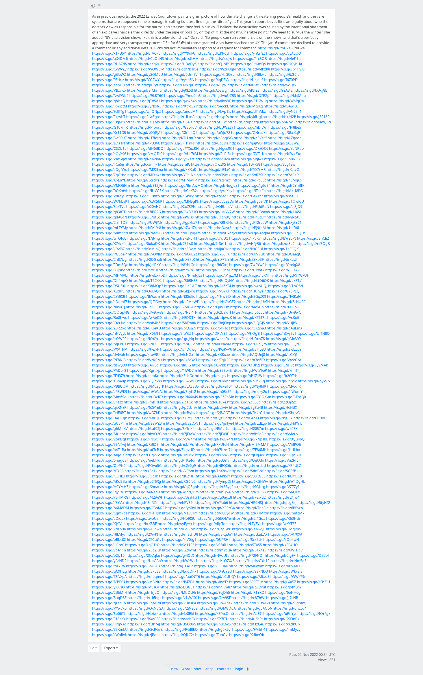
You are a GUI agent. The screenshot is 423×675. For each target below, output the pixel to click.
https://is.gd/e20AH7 (143, 206)
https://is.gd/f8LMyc (109, 534)
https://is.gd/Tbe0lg (252, 507)
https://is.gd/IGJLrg (249, 486)
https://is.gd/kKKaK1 (181, 169)
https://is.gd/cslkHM (182, 58)
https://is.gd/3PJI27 (250, 492)
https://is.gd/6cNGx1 (178, 354)
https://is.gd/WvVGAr (283, 359)
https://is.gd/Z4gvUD (177, 449)
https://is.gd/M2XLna (145, 169)
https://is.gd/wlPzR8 (253, 69)
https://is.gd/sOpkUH (281, 539)
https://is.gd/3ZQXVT (183, 423)
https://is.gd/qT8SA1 (143, 100)
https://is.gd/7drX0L (143, 344)
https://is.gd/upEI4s (212, 143)
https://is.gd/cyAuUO (283, 53)
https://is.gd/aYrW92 (109, 338)
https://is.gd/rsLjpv (210, 375)
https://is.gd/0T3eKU (144, 328)
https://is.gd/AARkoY (213, 476)
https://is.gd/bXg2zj (144, 63)
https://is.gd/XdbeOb (246, 634)
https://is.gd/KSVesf (250, 137)
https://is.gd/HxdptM (109, 106)
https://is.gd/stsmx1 (215, 180)
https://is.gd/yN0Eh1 (284, 111)
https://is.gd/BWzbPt (279, 238)
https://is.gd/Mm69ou (110, 396)
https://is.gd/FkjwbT (108, 116)
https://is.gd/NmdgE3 (184, 275)
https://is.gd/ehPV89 (175, 502)
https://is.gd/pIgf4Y (247, 159)
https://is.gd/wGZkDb (145, 412)
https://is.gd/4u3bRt (246, 618)
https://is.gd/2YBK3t (108, 296)
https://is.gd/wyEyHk (175, 523)
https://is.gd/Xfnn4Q (178, 132)
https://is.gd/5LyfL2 (180, 391)
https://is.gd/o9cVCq (248, 381)
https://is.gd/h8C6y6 (214, 624)
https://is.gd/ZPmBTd (141, 402)
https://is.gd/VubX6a (179, 603)
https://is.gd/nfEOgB (312, 243)
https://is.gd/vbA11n (109, 550)
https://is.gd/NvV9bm (176, 470)
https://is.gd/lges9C (216, 148)
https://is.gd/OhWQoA (217, 608)
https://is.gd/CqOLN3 (146, 58)
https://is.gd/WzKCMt (144, 359)
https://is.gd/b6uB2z (180, 254)
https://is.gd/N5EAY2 (282, 270)
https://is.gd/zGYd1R (253, 560)
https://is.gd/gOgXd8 (247, 455)
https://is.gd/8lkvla (251, 74)
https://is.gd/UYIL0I (212, 238)
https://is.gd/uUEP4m (110, 423)
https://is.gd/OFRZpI (254, 95)
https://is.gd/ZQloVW (144, 381)
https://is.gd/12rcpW (251, 222)
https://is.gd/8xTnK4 (178, 428)
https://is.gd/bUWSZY (215, 127)
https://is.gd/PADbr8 (109, 370)
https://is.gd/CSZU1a (109, 148)
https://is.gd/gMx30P (283, 338)
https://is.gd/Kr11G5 (109, 132)
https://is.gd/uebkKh (144, 460)
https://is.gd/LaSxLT (180, 285)
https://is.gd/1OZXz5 (217, 560)
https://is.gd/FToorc (145, 127)
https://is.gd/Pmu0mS (182, 95)
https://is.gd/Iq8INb (179, 529)
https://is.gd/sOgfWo (109, 169)
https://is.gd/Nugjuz (220, 185)
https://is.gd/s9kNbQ (250, 571)
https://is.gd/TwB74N (215, 439)
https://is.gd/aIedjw (216, 58)
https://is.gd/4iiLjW (210, 85)
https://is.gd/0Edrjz (108, 79)
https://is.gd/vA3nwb (144, 529)
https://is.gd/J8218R (313, 116)
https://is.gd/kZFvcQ (212, 613)
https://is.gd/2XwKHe (144, 534)
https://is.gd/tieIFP (143, 349)
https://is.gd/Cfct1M (109, 322)
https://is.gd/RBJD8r (143, 444)
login (239, 668)
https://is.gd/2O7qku (142, 555)
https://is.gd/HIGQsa (217, 74)
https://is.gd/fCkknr (213, 381)
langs (208, 668)
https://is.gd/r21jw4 (283, 497)
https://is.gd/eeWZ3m (147, 423)
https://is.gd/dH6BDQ (145, 148)
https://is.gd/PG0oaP (109, 254)
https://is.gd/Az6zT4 (214, 285)
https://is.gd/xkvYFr (212, 581)
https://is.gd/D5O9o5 (178, 624)
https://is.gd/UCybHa (284, 63)
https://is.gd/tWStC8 (281, 196)
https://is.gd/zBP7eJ (143, 624)
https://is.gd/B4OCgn (109, 418)
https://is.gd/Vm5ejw (109, 159)
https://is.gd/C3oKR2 (147, 507)
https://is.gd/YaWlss (177, 217)
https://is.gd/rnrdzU (249, 465)
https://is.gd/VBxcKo (109, 90)
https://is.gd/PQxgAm (183, 233)
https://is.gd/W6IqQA (286, 100)
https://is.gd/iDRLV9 (208, 333)
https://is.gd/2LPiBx (215, 153)
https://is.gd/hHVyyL (109, 333)
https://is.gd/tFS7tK (179, 259)
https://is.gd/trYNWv (212, 455)
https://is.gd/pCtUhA (180, 407)
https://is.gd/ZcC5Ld (244, 402)
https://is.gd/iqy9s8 (108, 492)
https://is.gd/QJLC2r (177, 634)
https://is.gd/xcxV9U (143, 354)
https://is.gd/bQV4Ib (217, 492)
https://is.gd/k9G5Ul (246, 248)
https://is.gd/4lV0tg (178, 539)
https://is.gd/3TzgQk (289, 396)
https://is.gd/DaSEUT (109, 137)
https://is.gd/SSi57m (247, 428)
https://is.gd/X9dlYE (108, 291)
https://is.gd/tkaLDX (250, 534)
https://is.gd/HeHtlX (280, 407)
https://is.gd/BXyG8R (143, 618)
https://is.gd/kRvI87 (108, 248)
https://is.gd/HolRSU (178, 518)
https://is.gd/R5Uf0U (109, 285)
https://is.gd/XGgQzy (249, 344)
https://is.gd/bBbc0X (109, 539)
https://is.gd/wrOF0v (109, 238)
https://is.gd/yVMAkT (312, 365)
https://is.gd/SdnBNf (246, 470)
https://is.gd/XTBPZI (243, 365)
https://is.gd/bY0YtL (143, 338)
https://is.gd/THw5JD (213, 296)
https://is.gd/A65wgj (211, 90)
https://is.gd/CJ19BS (213, 63)
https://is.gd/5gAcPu (144, 603)
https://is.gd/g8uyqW (216, 513)
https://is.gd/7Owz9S (208, 164)
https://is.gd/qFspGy (109, 603)
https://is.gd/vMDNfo (143, 581)
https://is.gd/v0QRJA (143, 132)
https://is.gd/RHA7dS (109, 63)
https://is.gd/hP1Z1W (244, 375)
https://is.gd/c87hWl (248, 597)
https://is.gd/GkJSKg (178, 291)
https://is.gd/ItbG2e (274, 48)
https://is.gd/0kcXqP (283, 132)
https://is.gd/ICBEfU (108, 581)
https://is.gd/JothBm (284, 587)
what (186, 668)
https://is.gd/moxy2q (249, 391)
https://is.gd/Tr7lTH (212, 618)
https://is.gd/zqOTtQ (142, 544)
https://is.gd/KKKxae (213, 354)
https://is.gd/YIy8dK (250, 386)
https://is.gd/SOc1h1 (143, 476)
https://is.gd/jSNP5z (277, 365)
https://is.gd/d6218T (178, 476)
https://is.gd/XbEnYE (109, 180)
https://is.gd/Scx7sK (245, 539)
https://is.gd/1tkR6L (283, 227)
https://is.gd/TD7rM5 (248, 169)
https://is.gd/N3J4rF (180, 312)
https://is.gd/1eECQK (281, 248)
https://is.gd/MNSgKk (181, 201)
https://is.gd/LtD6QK (252, 280)
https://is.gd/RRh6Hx (215, 222)
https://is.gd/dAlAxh (108, 354)
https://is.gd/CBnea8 (253, 211)
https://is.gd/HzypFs (212, 116)
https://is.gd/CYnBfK (287, 185)
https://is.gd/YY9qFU (178, 53)
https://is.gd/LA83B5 (182, 386)
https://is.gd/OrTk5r (177, 455)
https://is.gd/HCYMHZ (110, 486)
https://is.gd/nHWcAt (145, 391)
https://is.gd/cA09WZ (281, 143)
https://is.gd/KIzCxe (210, 402)
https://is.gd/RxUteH (212, 444)
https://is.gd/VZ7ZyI (282, 486)
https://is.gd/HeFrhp (285, 58)
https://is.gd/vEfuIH (211, 544)
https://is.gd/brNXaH (282, 566)
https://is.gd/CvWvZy (109, 69)
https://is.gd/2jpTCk (176, 402)
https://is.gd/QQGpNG (111, 312)
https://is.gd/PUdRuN (251, 206)
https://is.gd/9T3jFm (147, 185)
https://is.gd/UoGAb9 (145, 560)
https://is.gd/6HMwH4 (178, 180)
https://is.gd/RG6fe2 (179, 481)
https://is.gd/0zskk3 (180, 497)
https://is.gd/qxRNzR (109, 407)
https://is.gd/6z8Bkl (178, 613)
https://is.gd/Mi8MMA (248, 444)
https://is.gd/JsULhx (283, 449)
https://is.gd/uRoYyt (280, 613)
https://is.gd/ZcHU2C (288, 301)
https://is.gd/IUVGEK (146, 190)
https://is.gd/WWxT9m (289, 576)
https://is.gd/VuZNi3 (282, 460)
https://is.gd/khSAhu (288, 95)
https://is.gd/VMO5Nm (111, 185)
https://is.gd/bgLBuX (109, 344)
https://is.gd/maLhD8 (180, 534)
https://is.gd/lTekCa (249, 190)
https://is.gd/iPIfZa (244, 90)
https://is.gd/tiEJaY (214, 169)
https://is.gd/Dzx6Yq (284, 153)
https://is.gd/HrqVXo (109, 624)
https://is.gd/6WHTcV (285, 550)
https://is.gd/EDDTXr (180, 317)
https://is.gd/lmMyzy (283, 629)
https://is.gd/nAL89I (246, 613)
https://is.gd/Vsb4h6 (143, 322)
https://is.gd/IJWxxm (143, 296)
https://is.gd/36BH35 (180, 280)
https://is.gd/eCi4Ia (177, 122)
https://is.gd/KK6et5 (244, 85)
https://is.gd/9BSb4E (215, 370)
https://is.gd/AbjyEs (108, 455)
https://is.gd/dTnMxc (249, 111)
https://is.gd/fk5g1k (141, 470)
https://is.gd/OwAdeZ (215, 603)
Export (109, 647)
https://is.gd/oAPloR (144, 159)
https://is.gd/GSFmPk (281, 618)
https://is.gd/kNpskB (251, 439)
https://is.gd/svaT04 (216, 386)
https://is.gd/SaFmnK (178, 322)
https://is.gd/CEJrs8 (177, 243)
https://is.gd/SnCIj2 (313, 238)
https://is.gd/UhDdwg (178, 349)
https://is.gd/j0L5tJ (178, 90)
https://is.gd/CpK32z (182, 190)
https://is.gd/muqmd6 (146, 576)
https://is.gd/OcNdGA (145, 608)
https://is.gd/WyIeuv (281, 433)
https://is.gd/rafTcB (143, 449)
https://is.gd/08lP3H (211, 539)
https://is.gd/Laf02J (144, 428)
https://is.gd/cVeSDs (217, 201)
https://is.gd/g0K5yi (215, 629)
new (174, 668)
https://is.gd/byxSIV (314, 381)
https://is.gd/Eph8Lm (211, 307)
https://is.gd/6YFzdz (213, 328)
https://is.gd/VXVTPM (110, 349)
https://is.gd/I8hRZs (141, 502)
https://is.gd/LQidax (108, 518)
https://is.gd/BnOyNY (216, 280)
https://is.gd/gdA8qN (109, 217)
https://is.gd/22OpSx (279, 402)
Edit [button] (93, 647)
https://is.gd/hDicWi (250, 127)
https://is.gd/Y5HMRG (110, 497)
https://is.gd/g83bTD (109, 211)
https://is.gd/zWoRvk (109, 634)
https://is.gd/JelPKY (145, 264)
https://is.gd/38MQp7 (145, 285)
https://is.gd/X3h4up (109, 381)
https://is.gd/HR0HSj (246, 502)
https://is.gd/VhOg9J (243, 333)
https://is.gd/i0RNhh (256, 275)
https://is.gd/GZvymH (180, 550)
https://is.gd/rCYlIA (108, 470)
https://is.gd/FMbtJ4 (248, 629)
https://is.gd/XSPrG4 (218, 507)
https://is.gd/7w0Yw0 (246, 264)
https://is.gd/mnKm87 (213, 587)
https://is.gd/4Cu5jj (108, 164)
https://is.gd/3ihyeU (249, 349)
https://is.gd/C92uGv (144, 539)
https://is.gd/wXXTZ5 (279, 523)
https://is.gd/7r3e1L (210, 243)
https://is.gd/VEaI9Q (242, 418)
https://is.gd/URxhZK (247, 338)
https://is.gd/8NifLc (144, 217)
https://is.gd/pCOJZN (179, 328)
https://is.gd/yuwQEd (313, 122)
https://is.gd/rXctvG (283, 169)
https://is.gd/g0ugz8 (215, 497)
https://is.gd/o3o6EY (248, 359)
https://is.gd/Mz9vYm (180, 513)
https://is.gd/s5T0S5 (245, 544)
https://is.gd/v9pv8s (146, 312)
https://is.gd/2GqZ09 (249, 296)
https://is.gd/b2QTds (280, 375)
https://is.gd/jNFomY (285, 391)
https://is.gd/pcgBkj (280, 502)
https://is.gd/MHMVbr (110, 275)
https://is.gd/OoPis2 (109, 465)
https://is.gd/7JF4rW (179, 433)
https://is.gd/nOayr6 (215, 227)
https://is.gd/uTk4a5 (250, 550)
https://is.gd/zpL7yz (142, 85)
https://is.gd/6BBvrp (286, 507)
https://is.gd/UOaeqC (283, 254)
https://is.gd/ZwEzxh (284, 349)
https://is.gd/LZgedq (285, 137)
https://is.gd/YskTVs (177, 444)
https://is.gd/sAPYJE (177, 418)
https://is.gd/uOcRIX (146, 396)
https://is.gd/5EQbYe (214, 518)
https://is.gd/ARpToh (210, 523)
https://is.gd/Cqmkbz (109, 513)
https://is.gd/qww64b (179, 100)
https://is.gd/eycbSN (177, 79)
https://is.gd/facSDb (247, 307)
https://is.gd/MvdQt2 (279, 85)
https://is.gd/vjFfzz (107, 402)
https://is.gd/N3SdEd (178, 296)
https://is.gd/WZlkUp (282, 624)
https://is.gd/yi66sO (108, 587)
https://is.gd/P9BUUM (110, 386)
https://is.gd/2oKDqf (109, 439)
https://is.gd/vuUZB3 (219, 95)
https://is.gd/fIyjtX (209, 418)
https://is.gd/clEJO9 (286, 206)
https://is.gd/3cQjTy (213, 460)
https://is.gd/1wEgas (143, 116)
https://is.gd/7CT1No (249, 153)
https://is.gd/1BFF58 (243, 164)
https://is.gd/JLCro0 (108, 544)
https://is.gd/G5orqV (179, 127)
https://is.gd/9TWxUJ (291, 275)
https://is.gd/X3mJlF (141, 164)
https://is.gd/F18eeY (108, 618)
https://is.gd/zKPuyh (213, 53)
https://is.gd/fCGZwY (142, 79)
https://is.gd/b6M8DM (110, 507)
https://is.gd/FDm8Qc (110, 264)
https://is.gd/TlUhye (246, 291)
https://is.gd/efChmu (144, 90)
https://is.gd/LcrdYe (143, 180)
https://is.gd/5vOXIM (145, 254)
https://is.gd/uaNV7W (217, 211)
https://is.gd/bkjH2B (279, 116)
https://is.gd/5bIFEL (142, 307)
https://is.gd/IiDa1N (108, 143)
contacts (224, 668)
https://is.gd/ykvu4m (212, 159)
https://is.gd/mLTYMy (110, 227)
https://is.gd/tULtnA (178, 116)
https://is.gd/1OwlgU (286, 201)
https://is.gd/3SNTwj (109, 444)
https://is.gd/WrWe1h (182, 560)
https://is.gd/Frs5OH (144, 439)
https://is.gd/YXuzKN (181, 148)
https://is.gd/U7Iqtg (144, 137)
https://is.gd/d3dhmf (288, 603)
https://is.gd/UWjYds (145, 222)
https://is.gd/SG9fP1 (281, 470)
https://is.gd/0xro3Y (178, 106)
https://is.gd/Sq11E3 (177, 544)
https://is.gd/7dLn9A (109, 529)
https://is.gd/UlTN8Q (312, 333)
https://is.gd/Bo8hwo (109, 317)
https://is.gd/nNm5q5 (288, 560)
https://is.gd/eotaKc (142, 375)
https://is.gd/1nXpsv (211, 470)
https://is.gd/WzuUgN (217, 69)
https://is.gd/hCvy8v (277, 333)
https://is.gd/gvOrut (249, 587)
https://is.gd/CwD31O (180, 211)
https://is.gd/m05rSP (214, 391)
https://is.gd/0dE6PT (109, 412)
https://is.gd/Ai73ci (143, 365)
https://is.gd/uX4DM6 (110, 58)
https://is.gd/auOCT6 (182, 576)
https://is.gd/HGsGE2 (218, 301)
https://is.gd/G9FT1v (246, 581)
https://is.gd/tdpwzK (215, 317)
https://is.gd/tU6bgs (144, 597)
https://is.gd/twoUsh (143, 518)
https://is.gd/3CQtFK (285, 344)
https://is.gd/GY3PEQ (282, 291)
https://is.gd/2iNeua (181, 608)
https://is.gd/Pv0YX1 (213, 291)
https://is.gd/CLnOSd (285, 285)
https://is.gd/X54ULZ (284, 465)
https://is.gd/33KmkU (110, 629)
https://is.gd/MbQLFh (178, 592)
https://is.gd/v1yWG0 (179, 597)
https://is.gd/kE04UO (280, 544)
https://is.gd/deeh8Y (178, 618)
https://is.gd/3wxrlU (179, 381)
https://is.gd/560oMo (216, 396)
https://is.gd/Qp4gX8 (282, 264)
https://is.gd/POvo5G (144, 465)
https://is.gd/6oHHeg (283, 592)
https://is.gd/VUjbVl (282, 322)
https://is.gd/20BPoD (282, 307)
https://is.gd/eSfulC (174, 164)
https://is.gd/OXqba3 (248, 328)
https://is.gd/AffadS (253, 576)
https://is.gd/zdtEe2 (278, 243)
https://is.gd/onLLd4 (289, 608)
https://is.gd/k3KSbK (145, 201)
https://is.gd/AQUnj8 (248, 354)
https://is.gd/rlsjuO (144, 592)
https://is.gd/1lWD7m (179, 370)
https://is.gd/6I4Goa (248, 518)
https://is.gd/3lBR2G (144, 211)
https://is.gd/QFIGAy (145, 301)
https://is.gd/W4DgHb (287, 481)
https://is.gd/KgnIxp (143, 370)
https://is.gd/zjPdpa (144, 634)
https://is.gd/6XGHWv (250, 481)
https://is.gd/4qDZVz (212, 79)
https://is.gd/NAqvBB (146, 233)
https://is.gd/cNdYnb (285, 423)
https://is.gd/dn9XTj (108, 307)
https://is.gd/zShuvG (283, 412)
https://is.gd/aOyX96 (109, 153)
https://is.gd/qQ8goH (182, 486)
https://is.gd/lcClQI (281, 354)
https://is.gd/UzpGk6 (213, 529)
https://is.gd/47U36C (143, 143)
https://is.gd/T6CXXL (145, 280)
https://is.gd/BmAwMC (184, 185)
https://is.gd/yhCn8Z (248, 53)
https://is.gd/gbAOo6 (254, 608)
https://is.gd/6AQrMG (285, 492)
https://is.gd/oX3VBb (209, 365)
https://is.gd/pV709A (285, 534)
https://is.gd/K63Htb (283, 518)
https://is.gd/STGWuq (250, 100)
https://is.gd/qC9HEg (109, 571)
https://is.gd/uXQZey (143, 122)
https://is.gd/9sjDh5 (213, 592)
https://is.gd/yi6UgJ (246, 116)
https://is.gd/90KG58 (248, 476)
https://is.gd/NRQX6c (214, 465)
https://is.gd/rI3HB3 (108, 476)
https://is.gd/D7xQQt (250, 148)
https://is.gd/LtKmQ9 (248, 63)
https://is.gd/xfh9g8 (246, 433)
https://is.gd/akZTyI (286, 280)
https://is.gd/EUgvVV (142, 455)
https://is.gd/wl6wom (246, 566)
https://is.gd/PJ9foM (249, 227)
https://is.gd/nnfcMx (287, 513)
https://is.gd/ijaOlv (213, 248)
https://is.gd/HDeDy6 (179, 63)
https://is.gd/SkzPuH (178, 238)
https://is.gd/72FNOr (247, 555)
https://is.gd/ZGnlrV (177, 196)
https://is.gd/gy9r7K (251, 201)
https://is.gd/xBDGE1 (177, 587)
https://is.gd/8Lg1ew (278, 164)
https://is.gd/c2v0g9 (179, 465)
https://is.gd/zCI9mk (213, 174)
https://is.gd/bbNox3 (277, 122)
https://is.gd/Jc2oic (281, 381)
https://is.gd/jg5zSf (254, 185)
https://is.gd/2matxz (146, 486)
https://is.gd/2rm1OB (110, 222)
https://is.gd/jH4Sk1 (287, 211)
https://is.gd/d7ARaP (281, 174)
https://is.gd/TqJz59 (214, 359)
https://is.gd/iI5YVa (108, 502)
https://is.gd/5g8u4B (246, 407)
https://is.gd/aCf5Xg (144, 481)
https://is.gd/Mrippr (108, 433)
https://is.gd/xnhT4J (284, 370)
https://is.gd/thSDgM (179, 248)
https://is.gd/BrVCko (144, 53)
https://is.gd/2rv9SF (214, 597)
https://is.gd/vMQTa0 (144, 153)
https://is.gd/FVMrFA (176, 307)
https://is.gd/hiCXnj (212, 264)
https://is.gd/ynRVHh (182, 507)
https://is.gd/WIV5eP (250, 370)
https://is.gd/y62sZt (178, 159)
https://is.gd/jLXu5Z (280, 581)
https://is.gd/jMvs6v (142, 587)
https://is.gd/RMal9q (212, 428)
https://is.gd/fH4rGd (248, 412)
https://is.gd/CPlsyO (310, 418)
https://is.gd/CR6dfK (284, 386)
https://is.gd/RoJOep (214, 322)
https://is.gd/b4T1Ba (109, 449)
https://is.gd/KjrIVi (107, 523)
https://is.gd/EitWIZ (175, 333)
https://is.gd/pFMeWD (181, 301)
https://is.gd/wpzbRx (212, 338)
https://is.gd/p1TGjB (287, 69)
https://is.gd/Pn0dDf (249, 217)
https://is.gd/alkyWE (214, 100)
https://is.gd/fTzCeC (248, 624)
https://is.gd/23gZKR (144, 550)
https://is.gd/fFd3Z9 (108, 375)
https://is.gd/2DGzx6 (145, 259)
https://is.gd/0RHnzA (213, 270)
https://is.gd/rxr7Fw (108, 566)
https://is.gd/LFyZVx (244, 523)
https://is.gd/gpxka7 (180, 222)
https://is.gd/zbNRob (286, 148)
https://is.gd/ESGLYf (210, 122)
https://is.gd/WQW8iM (146, 69)
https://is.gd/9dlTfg (108, 111)
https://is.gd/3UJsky (108, 270)
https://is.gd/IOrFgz (313, 613)
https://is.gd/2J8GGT (213, 412)
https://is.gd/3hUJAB (143, 566)
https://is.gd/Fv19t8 (145, 227)
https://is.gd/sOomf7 (109, 301)
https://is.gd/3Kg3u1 (216, 534)
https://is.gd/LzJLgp (251, 423)
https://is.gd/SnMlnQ (143, 248)
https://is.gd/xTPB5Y (109, 53)
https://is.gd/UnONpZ (143, 111)
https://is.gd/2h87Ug (109, 259)
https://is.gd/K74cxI (108, 243)
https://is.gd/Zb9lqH (214, 312)
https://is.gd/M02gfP (147, 386)
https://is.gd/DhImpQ (110, 280)
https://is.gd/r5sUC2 (178, 344)
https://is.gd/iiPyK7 (245, 238)
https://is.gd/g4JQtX (177, 555)
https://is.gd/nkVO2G (144, 433)
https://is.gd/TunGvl (211, 634)
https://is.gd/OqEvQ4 (143, 291)
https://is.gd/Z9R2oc (109, 328)
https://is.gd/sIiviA (213, 407)
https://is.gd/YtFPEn (212, 259)
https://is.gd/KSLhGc (177, 375)
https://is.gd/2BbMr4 (109, 592)
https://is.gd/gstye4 (217, 423)
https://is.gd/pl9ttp (243, 122)
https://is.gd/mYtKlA (215, 550)
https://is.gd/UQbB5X (284, 455)
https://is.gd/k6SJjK (214, 254)
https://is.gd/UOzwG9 (252, 603)
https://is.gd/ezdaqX (211, 196)
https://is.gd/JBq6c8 (108, 122)
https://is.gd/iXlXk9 (142, 333)
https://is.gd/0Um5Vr (181, 74)
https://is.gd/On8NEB (282, 159)
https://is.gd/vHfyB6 (244, 243)
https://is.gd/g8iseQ (108, 100)
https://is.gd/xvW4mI (179, 439)
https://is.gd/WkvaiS (285, 571)
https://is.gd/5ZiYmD (144, 407)
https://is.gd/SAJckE (212, 106)
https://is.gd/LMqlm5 (283, 529)
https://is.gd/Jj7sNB (282, 597)
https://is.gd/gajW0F (246, 143)
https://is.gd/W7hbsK (109, 201)
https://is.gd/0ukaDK (142, 243)
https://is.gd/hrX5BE (140, 523)
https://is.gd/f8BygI (216, 486)
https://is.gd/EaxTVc (108, 206)
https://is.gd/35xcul (142, 270)
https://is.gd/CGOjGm (253, 396)
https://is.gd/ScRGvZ (146, 629)
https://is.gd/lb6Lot (248, 312)
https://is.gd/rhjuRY (276, 418)
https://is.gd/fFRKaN (284, 296)
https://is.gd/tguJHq (177, 338)
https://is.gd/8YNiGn (178, 264)
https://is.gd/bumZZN (110, 233)
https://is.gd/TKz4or (179, 460)
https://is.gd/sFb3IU (313, 581)
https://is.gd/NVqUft (212, 555)
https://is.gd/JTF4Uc (177, 566)
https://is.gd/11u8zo (143, 196)
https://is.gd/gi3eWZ (109, 74)
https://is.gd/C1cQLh (288, 233)
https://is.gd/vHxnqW (219, 233)
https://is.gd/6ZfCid (283, 74)
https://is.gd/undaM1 (180, 111)
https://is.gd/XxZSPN (178, 206)
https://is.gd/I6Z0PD (281, 79)
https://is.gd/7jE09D (213, 433)
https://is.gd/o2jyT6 (108, 555)
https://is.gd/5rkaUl (281, 259)
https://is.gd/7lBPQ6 (284, 444)
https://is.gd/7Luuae (211, 566)
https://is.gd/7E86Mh (248, 449)
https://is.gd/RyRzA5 (283, 217)
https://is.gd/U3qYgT (180, 359)
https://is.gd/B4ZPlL (178, 581)
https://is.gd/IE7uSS (144, 571)
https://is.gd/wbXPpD (147, 275)
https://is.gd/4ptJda (254, 233)
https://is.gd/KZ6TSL (249, 317)
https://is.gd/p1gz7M (220, 275)
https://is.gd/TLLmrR (179, 137)
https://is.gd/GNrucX (248, 132)
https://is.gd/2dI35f (247, 174)
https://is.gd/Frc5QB (250, 58)
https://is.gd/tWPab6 (210, 502)
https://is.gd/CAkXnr (246, 196)
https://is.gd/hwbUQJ (249, 285)
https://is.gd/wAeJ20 (145, 317)
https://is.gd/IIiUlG (175, 365)
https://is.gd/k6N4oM (213, 344)
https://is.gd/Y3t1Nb (179, 174)
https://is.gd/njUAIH (253, 301)
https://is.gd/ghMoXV (110, 428)
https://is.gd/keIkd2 (249, 497)
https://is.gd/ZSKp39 (247, 259)
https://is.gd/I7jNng (143, 238)
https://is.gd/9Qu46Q (287, 439)
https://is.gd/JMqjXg (246, 106)
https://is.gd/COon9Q (213, 217)
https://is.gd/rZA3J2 (276, 90)
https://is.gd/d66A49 (181, 396)
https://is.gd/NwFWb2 (110, 95)
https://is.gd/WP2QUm (180, 492)
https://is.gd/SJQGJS (248, 322)
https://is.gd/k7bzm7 (213, 449)
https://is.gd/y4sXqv (215, 190)
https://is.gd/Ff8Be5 (284, 127)
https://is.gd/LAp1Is (215, 111)
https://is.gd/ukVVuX (247, 254)
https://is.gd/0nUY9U (214, 571)
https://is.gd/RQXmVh (110, 190)
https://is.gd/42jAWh (146, 497)
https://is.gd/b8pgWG (215, 137)
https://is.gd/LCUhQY (218, 576)
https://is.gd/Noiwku (143, 613)
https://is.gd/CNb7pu (176, 85)
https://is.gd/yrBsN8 (144, 106)
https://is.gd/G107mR (110, 127)
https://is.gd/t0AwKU (281, 106)
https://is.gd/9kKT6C (146, 95)
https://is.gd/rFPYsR (144, 513)
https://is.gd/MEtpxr (144, 174)
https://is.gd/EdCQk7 (178, 571)
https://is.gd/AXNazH (142, 492)
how (197, 668)
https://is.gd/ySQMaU (145, 74)
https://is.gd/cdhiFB (108, 85)
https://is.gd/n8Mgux (284, 180)
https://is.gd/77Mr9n (252, 513)
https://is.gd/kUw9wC (283, 312)
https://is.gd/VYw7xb (109, 608)
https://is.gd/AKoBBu (109, 481)
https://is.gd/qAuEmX (284, 328)
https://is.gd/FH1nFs (178, 143)
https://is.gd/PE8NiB (109, 359)
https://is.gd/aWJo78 (213, 132)
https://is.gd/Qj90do (247, 460)
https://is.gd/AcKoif (283, 317)
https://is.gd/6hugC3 (109, 460)
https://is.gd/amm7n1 (177, 270)
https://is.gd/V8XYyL (108, 196)
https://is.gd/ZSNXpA (109, 576)
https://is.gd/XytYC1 (285, 222)
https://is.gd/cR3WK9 (109, 391)
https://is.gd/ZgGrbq (109, 174)
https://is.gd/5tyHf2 (313, 502)
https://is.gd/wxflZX (281, 428)
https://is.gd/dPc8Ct (249, 180)
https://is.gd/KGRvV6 (214, 349)
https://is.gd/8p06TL (109, 613)
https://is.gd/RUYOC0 (284, 476)
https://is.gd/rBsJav (179, 412)
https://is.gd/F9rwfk (247, 270)
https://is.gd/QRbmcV (215, 206)
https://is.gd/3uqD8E (109, 597)
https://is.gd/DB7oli (313, 555)
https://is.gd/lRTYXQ (247, 592)
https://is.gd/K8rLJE (144, 418)
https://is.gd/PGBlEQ (180, 629)
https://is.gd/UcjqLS (246, 79)
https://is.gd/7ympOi (214, 481)
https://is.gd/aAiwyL (248, 529)
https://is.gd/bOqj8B (310, 90)
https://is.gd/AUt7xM (180, 153)
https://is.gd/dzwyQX (109, 365)
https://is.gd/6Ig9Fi (280, 555)
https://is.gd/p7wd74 (179, 227)
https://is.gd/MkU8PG (285, 190)
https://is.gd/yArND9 (109, 560)
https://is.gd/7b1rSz (182, 69)
